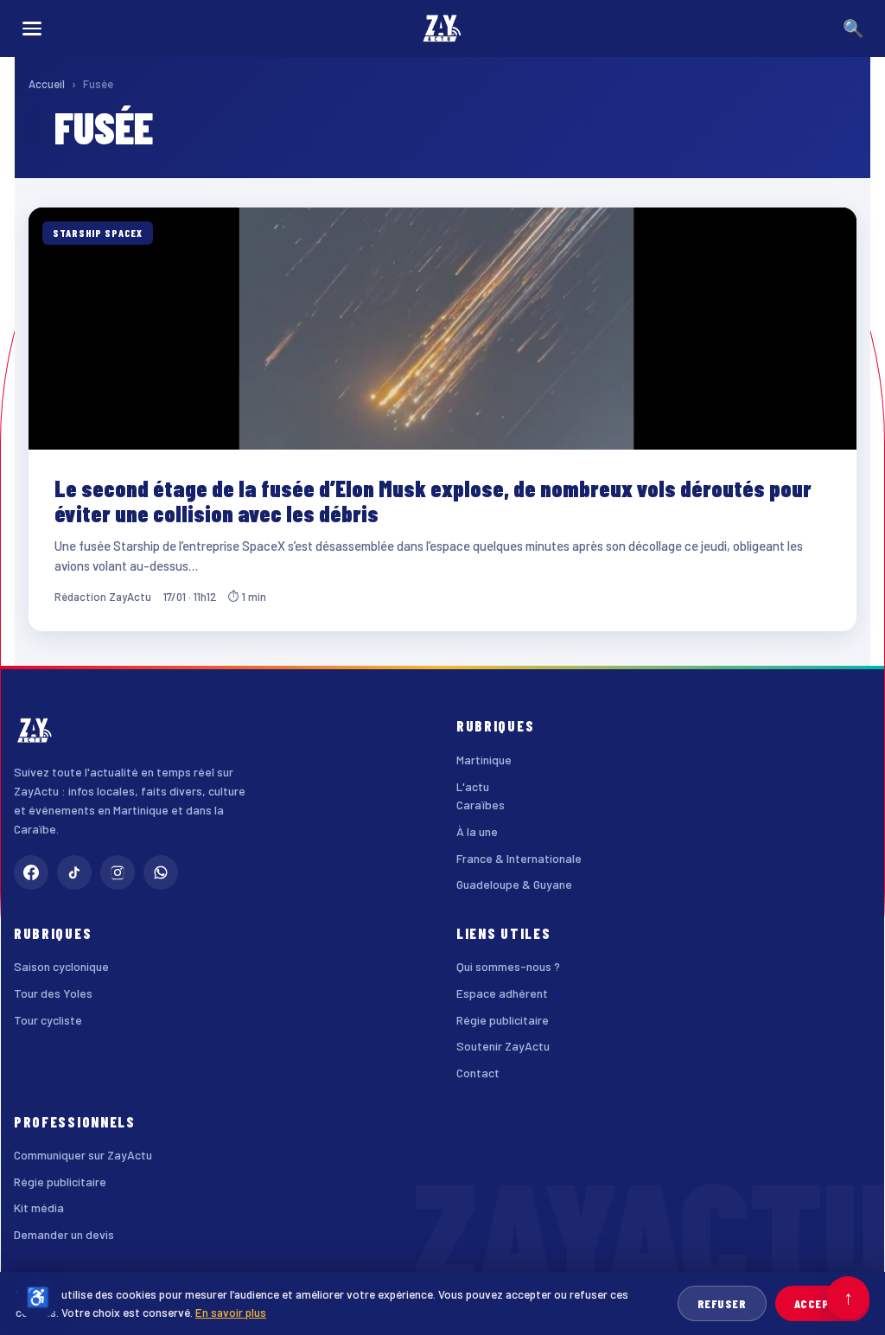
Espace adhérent (502, 993)
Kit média (39, 1207)
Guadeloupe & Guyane (514, 884)
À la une (477, 831)
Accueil (47, 84)
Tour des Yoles (53, 993)
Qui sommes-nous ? (508, 966)
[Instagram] (117, 872)
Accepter (822, 1303)
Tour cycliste (48, 1019)
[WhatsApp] (160, 872)
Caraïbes (480, 804)
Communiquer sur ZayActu (83, 1154)
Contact (478, 1072)
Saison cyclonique (61, 966)
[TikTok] (74, 872)
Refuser (722, 1303)
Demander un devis (64, 1234)
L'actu (472, 786)
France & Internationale (519, 858)
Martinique (484, 759)
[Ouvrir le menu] (32, 28)
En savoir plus (230, 1312)
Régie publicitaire (502, 1019)
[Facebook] (31, 872)
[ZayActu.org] (442, 28)
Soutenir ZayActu (503, 1045)
